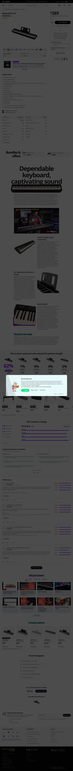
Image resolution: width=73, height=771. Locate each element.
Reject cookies (34, 390)
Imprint (55, 393)
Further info (42, 390)
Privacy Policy (60, 393)
